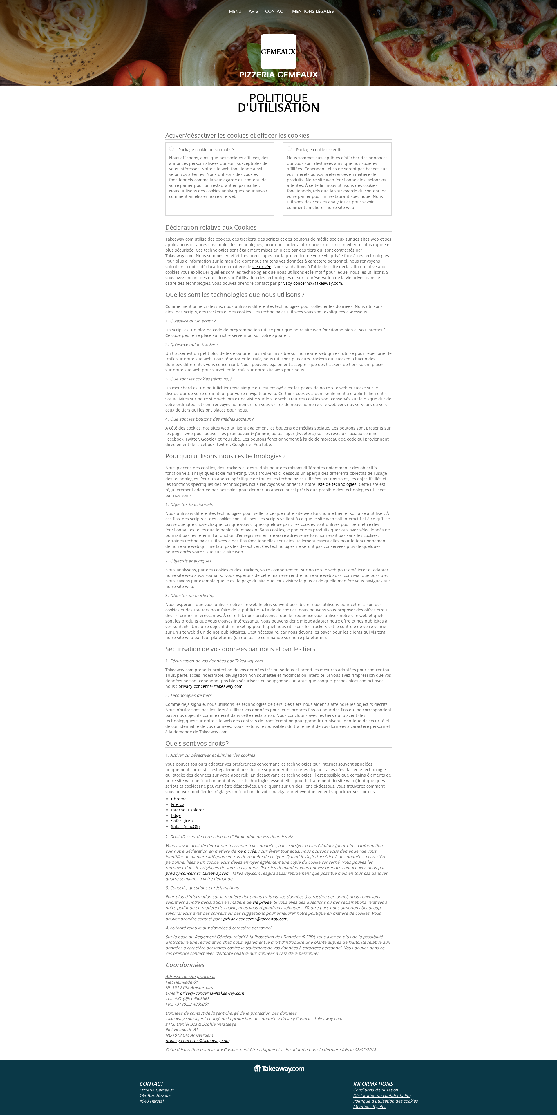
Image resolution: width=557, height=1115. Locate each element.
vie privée (261, 266)
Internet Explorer (187, 810)
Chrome (179, 799)
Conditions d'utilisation (375, 1090)
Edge (176, 815)
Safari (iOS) (182, 821)
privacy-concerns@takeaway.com (310, 283)
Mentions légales (313, 11)
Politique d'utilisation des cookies (385, 1101)
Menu (235, 11)
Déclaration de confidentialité (381, 1095)
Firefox (177, 804)
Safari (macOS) (185, 826)
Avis (253, 11)
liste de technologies (337, 484)
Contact (275, 11)
